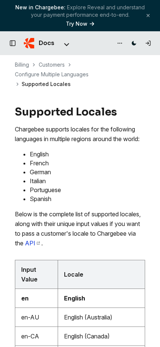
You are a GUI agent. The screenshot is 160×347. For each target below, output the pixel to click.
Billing (22, 64)
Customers (52, 64)
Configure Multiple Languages (52, 74)
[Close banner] (148, 15)
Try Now (76, 23)
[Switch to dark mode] (134, 43)
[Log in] (148, 43)
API (30, 243)
